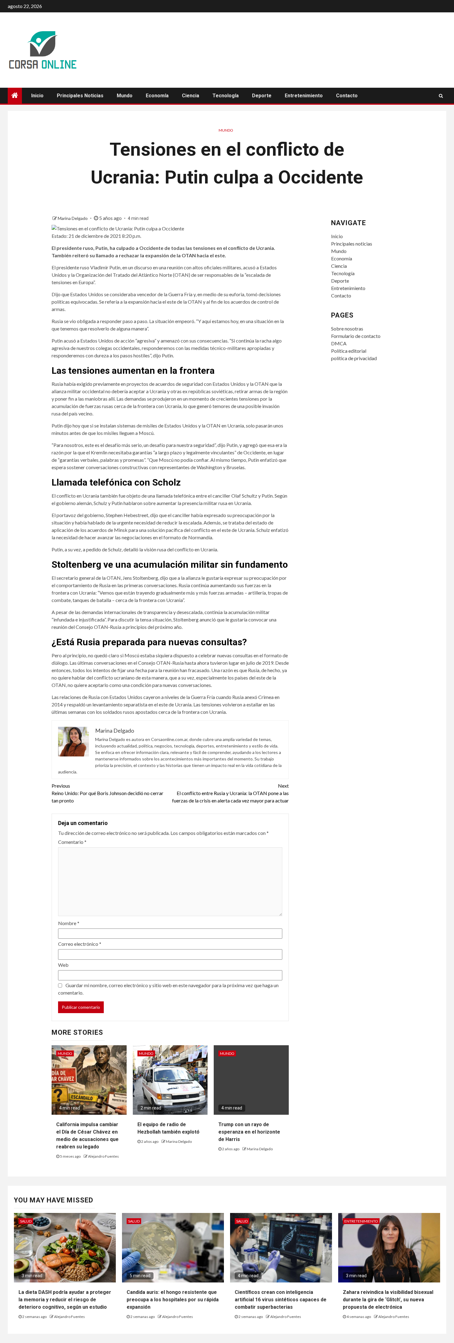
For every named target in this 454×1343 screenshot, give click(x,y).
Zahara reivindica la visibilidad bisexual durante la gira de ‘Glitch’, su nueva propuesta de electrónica (388, 1299)
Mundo (124, 96)
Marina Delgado (73, 218)
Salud (26, 1221)
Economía (157, 96)
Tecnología (225, 96)
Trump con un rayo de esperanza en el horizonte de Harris (249, 1132)
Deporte (261, 96)
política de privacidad (354, 358)
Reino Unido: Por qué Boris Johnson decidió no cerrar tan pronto (107, 793)
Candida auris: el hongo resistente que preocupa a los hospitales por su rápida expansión (173, 1299)
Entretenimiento (304, 96)
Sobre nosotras (347, 328)
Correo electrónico (79, 944)
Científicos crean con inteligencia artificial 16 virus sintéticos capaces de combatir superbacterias (280, 1299)
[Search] (441, 96)
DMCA (339, 343)
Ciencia (190, 96)
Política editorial (348, 351)
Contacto (347, 96)
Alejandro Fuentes (103, 1156)
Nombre (68, 923)
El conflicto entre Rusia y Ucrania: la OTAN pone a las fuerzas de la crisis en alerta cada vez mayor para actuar (230, 793)
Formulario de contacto (355, 336)
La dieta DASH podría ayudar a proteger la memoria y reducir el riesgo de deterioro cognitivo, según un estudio (65, 1299)
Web (63, 965)
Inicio (37, 96)
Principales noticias (80, 96)
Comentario (72, 842)
